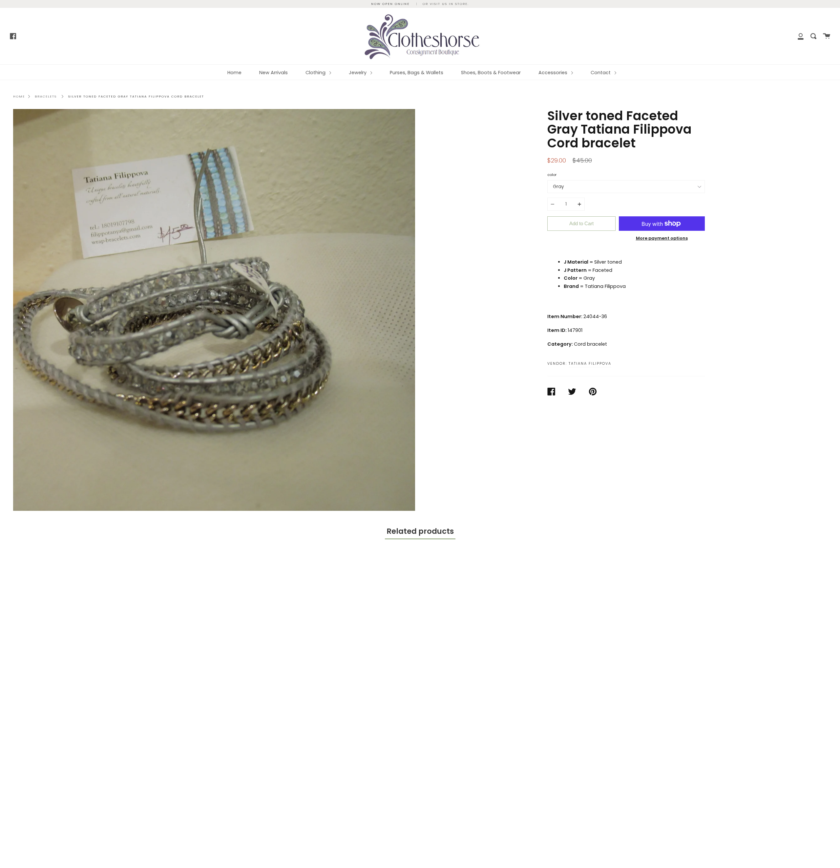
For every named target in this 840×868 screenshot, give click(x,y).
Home (234, 72)
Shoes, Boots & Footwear (491, 72)
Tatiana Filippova (590, 363)
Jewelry (358, 72)
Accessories (553, 72)
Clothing (316, 72)
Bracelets (46, 96)
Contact (601, 72)
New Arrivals (273, 72)
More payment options (662, 238)
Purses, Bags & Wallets (416, 72)
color (551, 174)
